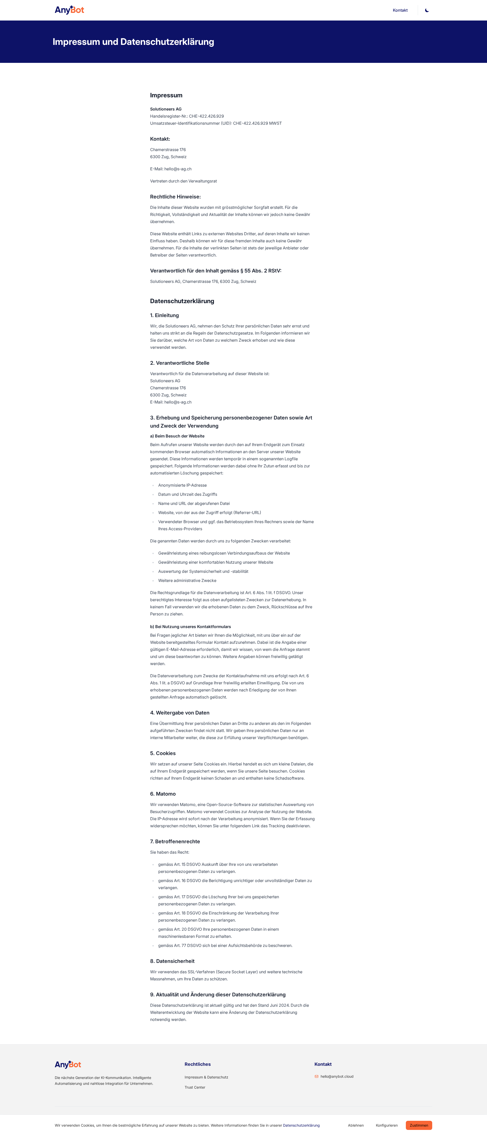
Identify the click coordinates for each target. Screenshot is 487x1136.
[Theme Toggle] (427, 10)
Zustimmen (419, 1125)
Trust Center (195, 1087)
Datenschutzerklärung (301, 1125)
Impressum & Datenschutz (206, 1077)
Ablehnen (356, 1125)
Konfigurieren (387, 1125)
